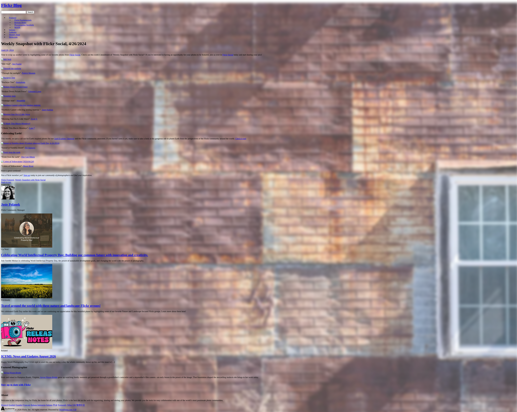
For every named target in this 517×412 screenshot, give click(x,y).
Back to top (6, 182)
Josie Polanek (10, 204)
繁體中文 (80, 405)
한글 (55, 405)
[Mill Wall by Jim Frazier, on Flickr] (6, 59)
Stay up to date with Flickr (16, 384)
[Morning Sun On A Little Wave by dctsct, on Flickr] (15, 114)
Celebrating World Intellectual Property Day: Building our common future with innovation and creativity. (74, 255)
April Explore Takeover (64, 138)
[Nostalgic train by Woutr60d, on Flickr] (8, 96)
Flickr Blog (11, 5)
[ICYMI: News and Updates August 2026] (26, 348)
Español (19, 405)
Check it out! (240, 138)
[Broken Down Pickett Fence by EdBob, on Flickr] (14, 87)
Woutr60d (21, 100)
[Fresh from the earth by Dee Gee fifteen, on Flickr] (10, 152)
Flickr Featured (7, 180)
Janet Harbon (47, 110)
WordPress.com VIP (67, 409)
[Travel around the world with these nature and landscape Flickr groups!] (26, 297)
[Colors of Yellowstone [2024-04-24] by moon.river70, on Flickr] (17, 161)
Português (62, 405)
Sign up (27, 175)
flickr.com (13, 37)
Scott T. (34, 119)
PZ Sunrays (30, 148)
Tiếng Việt (71, 405)
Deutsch (4, 405)
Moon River (28, 166)
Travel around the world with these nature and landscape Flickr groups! (51, 305)
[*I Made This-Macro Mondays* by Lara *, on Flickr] (15, 123)
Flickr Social (74, 55)
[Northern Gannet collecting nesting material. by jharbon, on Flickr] (21, 105)
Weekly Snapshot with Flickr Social (30, 180)
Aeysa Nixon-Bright (12, 373)
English (12, 405)
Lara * (32, 128)
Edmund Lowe (34, 91)
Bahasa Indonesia (38, 405)
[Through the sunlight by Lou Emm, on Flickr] (11, 68)
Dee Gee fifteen (28, 157)
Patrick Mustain (28, 73)
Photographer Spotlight (24, 25)
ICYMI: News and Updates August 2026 (28, 356)
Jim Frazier (17, 64)
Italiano (49, 405)
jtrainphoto (20, 82)
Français (26, 405)
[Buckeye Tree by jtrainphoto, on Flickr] (8, 78)
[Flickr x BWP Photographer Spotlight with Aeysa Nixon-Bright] (2, 373)
